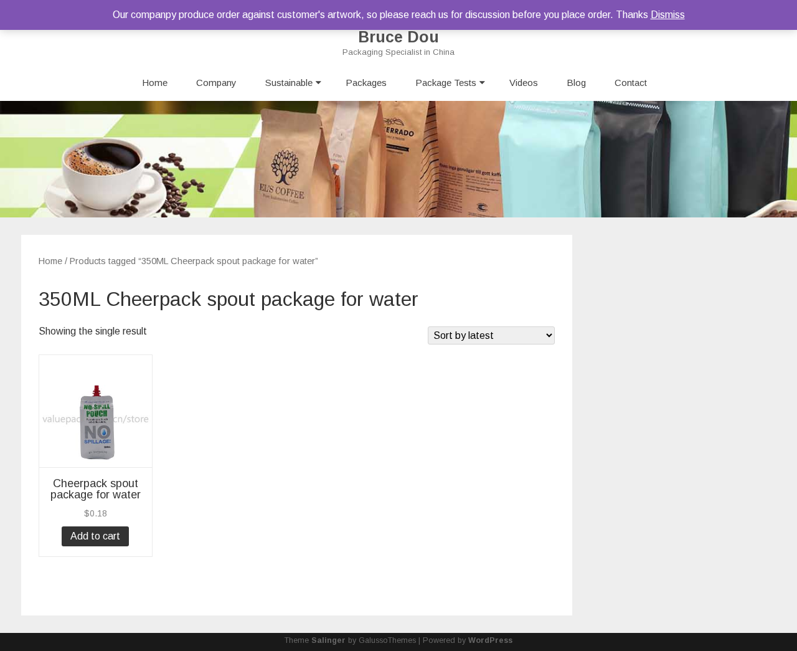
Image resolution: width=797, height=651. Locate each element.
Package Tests (445, 82)
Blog (576, 82)
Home (154, 82)
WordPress (490, 640)
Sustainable (289, 82)
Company (216, 82)
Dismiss (668, 14)
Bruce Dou (398, 37)
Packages (366, 82)
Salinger (328, 640)
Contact (631, 82)
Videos (523, 82)
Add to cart (95, 536)
